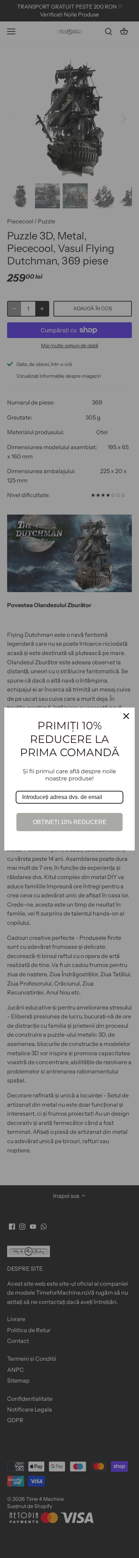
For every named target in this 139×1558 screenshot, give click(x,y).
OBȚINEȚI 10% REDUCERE (70, 822)
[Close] (126, 716)
